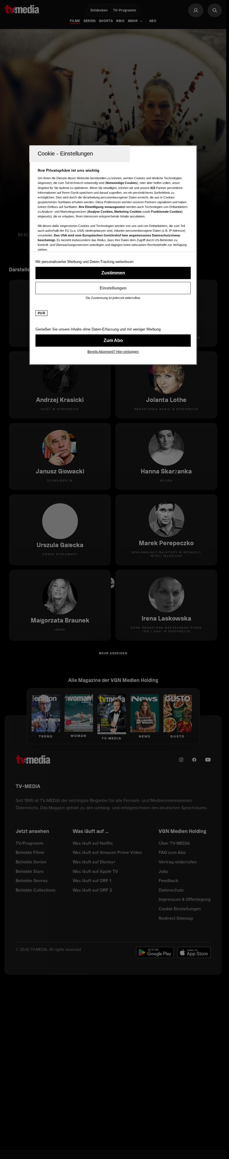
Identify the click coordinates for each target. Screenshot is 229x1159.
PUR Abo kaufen (113, 340)
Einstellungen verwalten (113, 288)
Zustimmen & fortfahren (113, 273)
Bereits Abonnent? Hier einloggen (113, 352)
